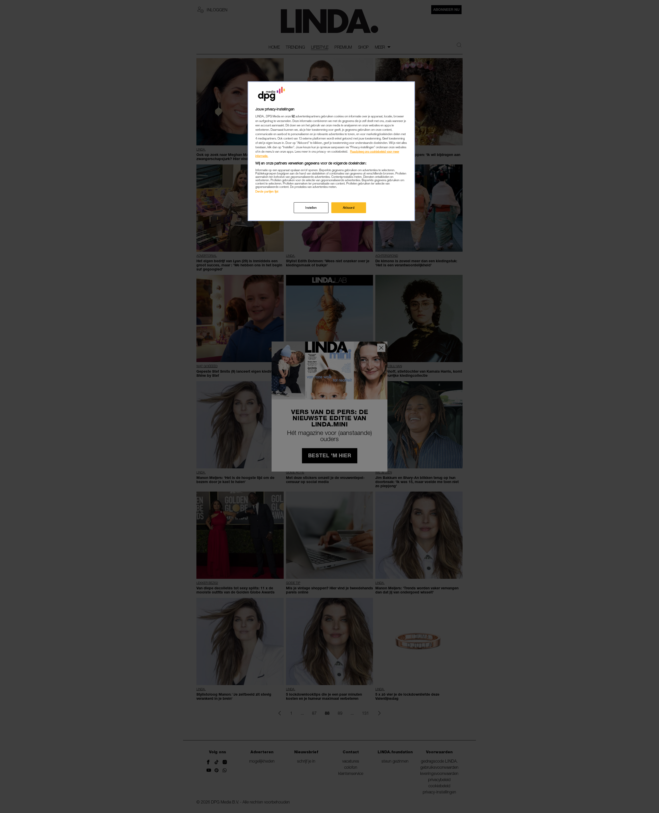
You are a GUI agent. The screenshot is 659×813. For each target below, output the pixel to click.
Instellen (311, 207)
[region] (331, 151)
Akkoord (349, 207)
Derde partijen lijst (266, 191)
